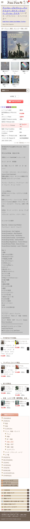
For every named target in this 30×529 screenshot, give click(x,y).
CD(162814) (7, 418)
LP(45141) (6, 421)
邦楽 (6, 423)
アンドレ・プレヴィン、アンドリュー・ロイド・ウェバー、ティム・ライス (14, 10)
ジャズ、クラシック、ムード (13, 452)
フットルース (23, 341)
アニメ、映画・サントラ (12, 431)
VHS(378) (6, 468)
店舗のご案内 (23, 514)
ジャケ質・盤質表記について (21, 142)
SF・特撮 (9, 439)
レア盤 (7, 454)
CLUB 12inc (8, 428)
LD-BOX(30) (7, 465)
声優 (8, 436)
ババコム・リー (9, 387)
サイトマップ (23, 516)
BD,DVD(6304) (7, 460)
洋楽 (6, 426)
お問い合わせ (15, 516)
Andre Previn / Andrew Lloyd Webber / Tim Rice (14, 21)
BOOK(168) (6, 470)
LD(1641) (6, 462)
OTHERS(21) (7, 475)
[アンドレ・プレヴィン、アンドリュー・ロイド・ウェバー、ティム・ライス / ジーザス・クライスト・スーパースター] (5, 69)
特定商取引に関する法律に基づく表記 (10, 514)
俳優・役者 (10, 447)
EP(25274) (6, 457)
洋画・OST (10, 441)
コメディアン (11, 449)
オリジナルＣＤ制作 (6, 516)
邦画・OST (10, 444)
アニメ (9, 434)
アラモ (21, 366)
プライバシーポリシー (14, 513)
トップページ (5, 513)
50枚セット (22, 401)
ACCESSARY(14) (8, 473)
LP (2, 28)
